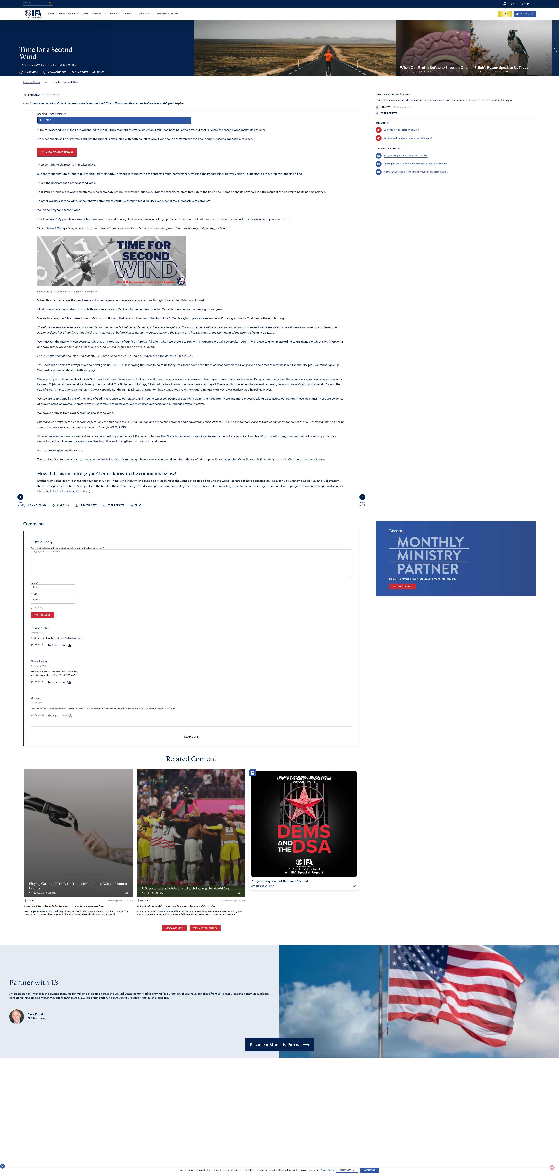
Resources (97, 14)
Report (65, 645)
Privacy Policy (327, 1170)
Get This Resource (262, 886)
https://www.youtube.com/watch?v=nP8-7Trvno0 (53, 675)
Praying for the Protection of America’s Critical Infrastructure (415, 164)
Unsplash (82, 491)
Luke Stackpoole (60, 491)
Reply (54, 645)
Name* (34, 583)
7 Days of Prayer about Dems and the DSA (406, 155)
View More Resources (205, 928)
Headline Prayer (31, 82)
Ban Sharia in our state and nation (401, 130)
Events (113, 14)
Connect (128, 14)
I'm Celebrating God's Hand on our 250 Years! (408, 138)
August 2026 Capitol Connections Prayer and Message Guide (416, 172)
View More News (174, 928)
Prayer (61, 14)
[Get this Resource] (304, 824)
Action (71, 14)
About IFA (144, 14)
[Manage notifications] (552, 1167)
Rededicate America (167, 14)
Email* (34, 594)
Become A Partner (402, 586)
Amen (37, 644)
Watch (85, 14)
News (51, 14)
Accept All (369, 1170)
